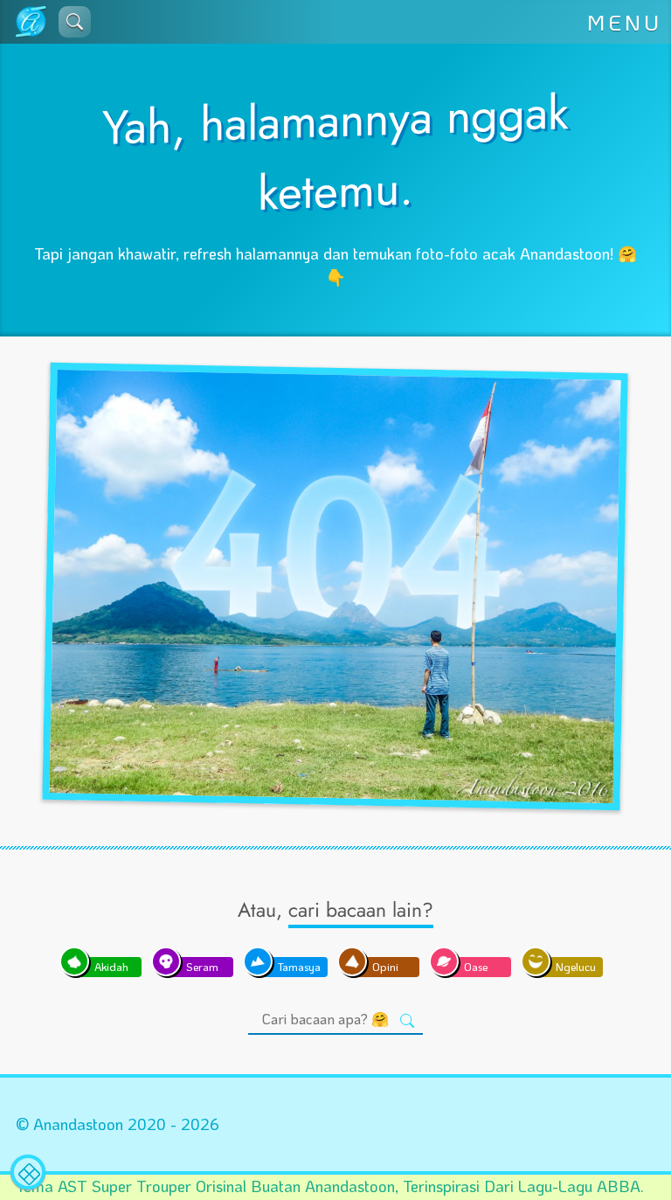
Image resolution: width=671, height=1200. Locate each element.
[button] (75, 22)
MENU (624, 22)
